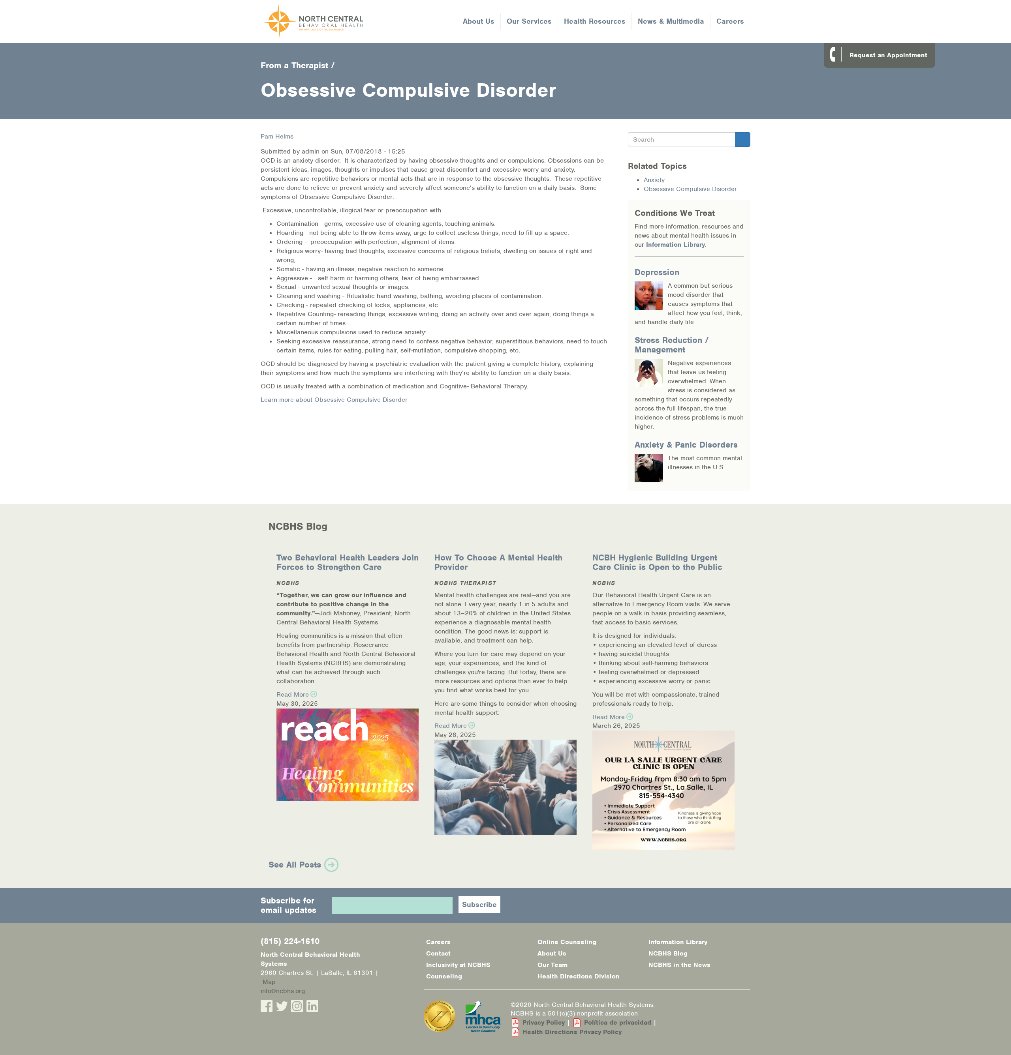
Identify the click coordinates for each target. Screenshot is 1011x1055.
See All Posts (295, 864)
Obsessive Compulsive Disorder (690, 189)
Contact (438, 953)
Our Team (552, 965)
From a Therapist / (298, 65)
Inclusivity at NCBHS (458, 965)
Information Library (675, 244)
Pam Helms (277, 136)
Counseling (444, 976)
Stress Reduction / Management (672, 345)
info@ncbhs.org (283, 991)
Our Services (529, 21)
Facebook (266, 1006)
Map (269, 982)
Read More (292, 694)
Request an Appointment (888, 55)
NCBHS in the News (679, 965)
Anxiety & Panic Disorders (686, 444)
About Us (478, 21)
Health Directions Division (578, 976)
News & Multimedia (671, 21)
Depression (657, 272)
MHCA (483, 1016)
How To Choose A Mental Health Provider (498, 562)
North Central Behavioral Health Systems (342, 21)
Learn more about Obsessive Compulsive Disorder (334, 399)
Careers (730, 21)
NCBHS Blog (668, 953)
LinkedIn (312, 1006)
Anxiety (654, 180)
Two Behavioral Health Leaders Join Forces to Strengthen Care (347, 562)
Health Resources (595, 21)
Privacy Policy (543, 1022)
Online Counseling (566, 942)
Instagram (297, 1006)
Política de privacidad (617, 1022)
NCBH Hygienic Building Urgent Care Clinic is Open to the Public (657, 562)
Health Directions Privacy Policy (572, 1032)
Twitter (282, 1006)
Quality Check (439, 1016)
